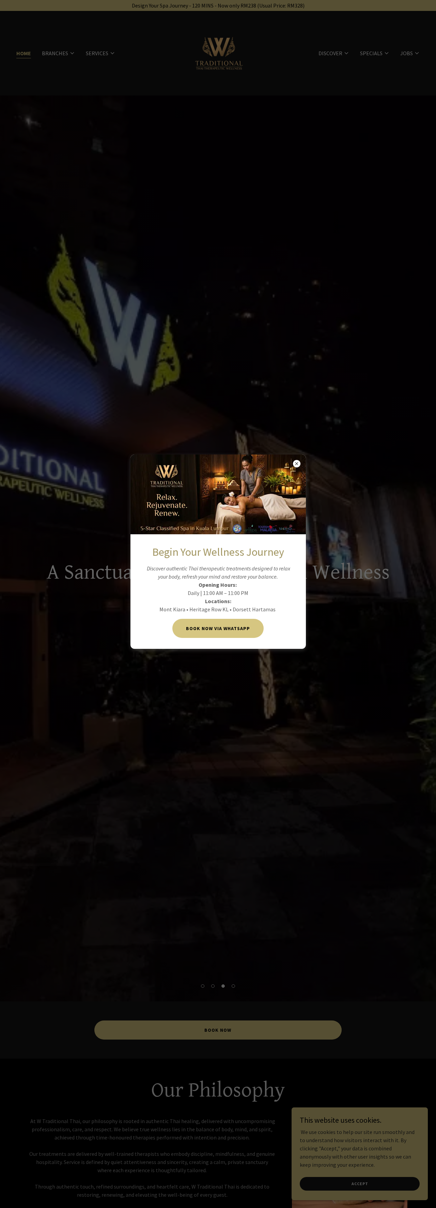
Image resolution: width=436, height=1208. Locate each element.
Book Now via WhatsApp (218, 628)
